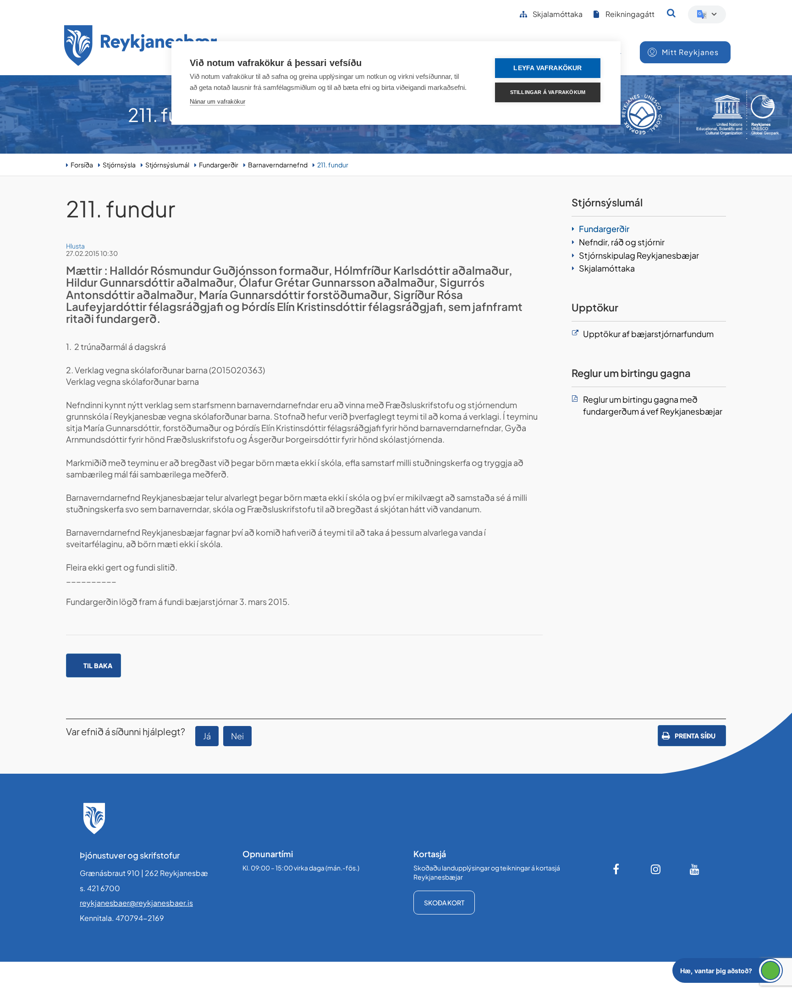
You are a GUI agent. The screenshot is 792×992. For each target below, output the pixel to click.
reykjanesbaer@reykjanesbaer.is (136, 903)
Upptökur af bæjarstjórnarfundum (648, 333)
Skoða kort (444, 902)
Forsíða (82, 165)
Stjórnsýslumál (167, 165)
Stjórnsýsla (119, 165)
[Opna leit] (671, 12)
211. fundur (332, 165)
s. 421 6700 (100, 888)
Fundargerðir (218, 165)
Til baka (97, 665)
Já (207, 736)
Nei (237, 736)
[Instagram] (655, 869)
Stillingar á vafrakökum (548, 92)
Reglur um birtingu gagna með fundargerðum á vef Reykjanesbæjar (652, 405)
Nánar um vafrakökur (217, 101)
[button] (727, 970)
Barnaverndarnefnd (278, 165)
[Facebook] (616, 869)
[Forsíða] (141, 47)
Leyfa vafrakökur (547, 68)
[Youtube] (694, 869)
